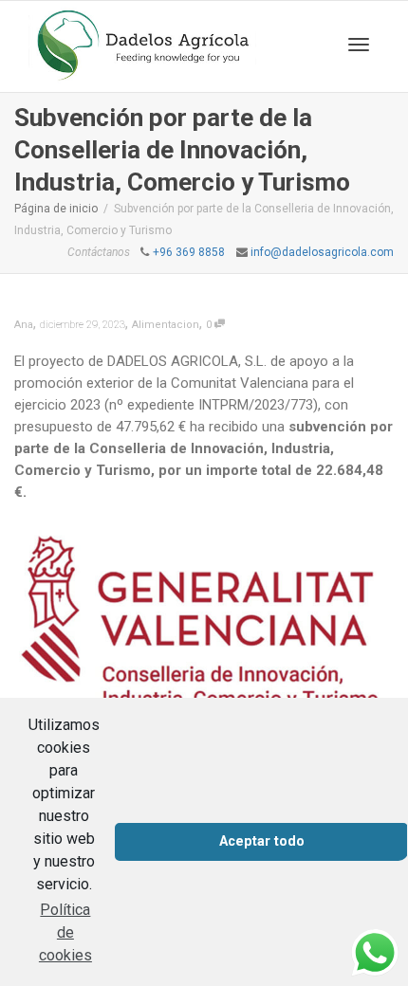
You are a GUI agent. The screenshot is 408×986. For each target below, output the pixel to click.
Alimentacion (165, 325)
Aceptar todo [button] (262, 841)
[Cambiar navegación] (359, 44)
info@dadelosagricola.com (322, 252)
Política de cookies (65, 932)
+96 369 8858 (189, 252)
